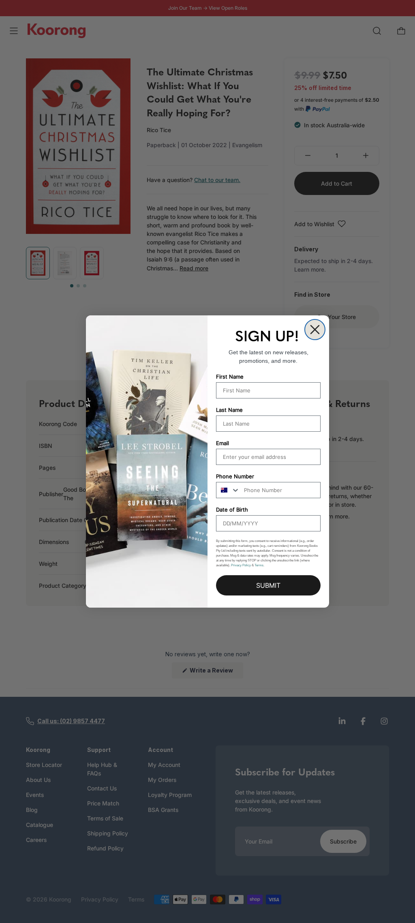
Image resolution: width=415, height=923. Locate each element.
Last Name (229, 410)
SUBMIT (268, 585)
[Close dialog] (315, 329)
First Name (230, 376)
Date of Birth (232, 509)
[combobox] (228, 490)
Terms (259, 565)
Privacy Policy (241, 565)
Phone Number (235, 476)
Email (222, 443)
